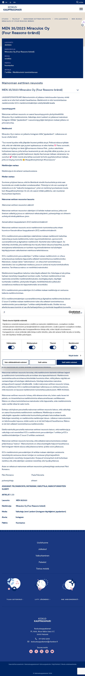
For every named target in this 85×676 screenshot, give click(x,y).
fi (10, 2)
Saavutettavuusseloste (16, 664)
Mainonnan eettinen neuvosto (37, 19)
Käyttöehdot (56, 664)
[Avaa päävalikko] (81, 8)
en (14, 2)
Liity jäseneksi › (42, 599)
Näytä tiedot (73, 356)
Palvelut (16, 19)
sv (6, 2)
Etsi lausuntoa (61, 19)
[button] (79, 2)
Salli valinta (42, 362)
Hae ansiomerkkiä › (70, 599)
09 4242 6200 (44, 639)
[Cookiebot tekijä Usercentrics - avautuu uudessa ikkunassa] (72, 312)
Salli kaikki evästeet (69, 362)
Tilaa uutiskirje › (15, 599)
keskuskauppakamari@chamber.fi (44, 642)
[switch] (32, 347)
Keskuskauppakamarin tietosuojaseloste (37, 664)
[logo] (13, 8)
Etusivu (5, 19)
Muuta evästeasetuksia (68, 664)
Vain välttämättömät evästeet (16, 362)
